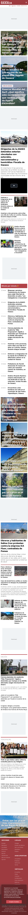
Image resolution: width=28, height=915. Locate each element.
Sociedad (4, 847)
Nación (3, 853)
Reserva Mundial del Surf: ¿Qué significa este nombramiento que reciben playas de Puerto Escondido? (13, 96)
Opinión (4, 859)
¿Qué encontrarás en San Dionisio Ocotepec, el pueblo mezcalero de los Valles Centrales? (13, 47)
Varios (16, 864)
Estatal (4, 843)
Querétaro (17, 849)
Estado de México (20, 845)
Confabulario (18, 878)
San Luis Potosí (19, 847)
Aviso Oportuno (19, 880)
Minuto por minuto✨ (10, 286)
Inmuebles (18, 858)
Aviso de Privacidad (15, 897)
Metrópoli (4, 845)
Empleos (17, 860)
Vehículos (17, 862)
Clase (16, 874)
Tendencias (5, 855)
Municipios (4, 849)
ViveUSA (17, 876)
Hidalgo (17, 843)
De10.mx (17, 882)
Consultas (17, 884)
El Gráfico (17, 872)
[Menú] (26, 2)
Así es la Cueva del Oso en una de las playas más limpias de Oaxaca (13, 73)
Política (4, 851)
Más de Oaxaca (7, 38)
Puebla (17, 851)
